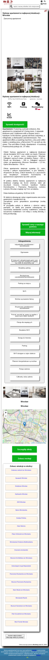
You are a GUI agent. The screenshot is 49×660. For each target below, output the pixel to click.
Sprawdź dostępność (15, 124)
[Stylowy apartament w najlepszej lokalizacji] (15, 63)
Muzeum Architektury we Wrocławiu (21, 558)
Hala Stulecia (21, 526)
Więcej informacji (33, 233)
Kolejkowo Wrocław (21, 486)
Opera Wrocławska (21, 510)
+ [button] (5, 412)
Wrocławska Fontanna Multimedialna (21, 542)
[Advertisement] (24, 38)
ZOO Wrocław (21, 502)
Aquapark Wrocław (21, 478)
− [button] (5, 416)
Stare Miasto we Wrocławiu (21, 590)
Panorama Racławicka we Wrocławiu (21, 574)
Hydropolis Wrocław (21, 494)
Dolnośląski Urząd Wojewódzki (21, 566)
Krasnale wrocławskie (21, 550)
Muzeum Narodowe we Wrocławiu (21, 606)
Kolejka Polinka (21, 518)
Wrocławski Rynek (21, 598)
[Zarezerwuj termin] (45, 10)
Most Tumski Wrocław (21, 622)
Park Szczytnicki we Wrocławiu (21, 614)
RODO (39, 655)
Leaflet (33, 443)
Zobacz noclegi (24, 459)
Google (34, 650)
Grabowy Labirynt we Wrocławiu (21, 470)
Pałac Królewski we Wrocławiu (21, 534)
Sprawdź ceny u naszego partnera (33, 226)
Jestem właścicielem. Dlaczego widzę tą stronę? (15, 636)
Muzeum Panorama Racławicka (21, 582)
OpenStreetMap (41, 443)
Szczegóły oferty (24, 449)
